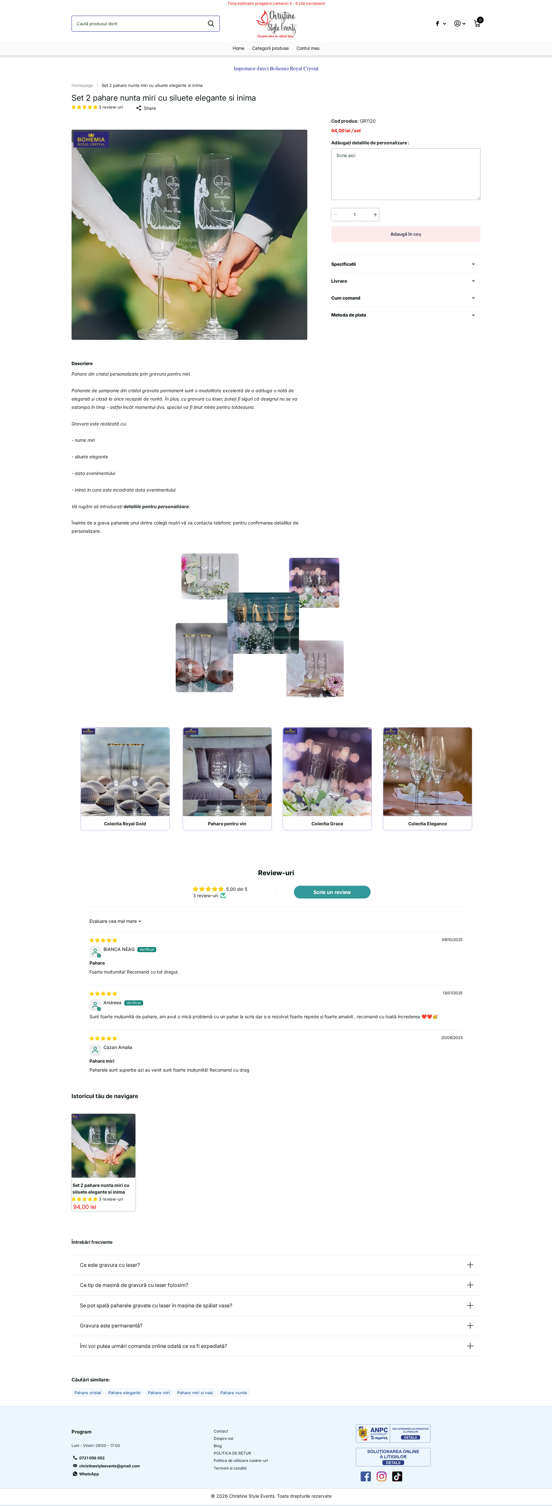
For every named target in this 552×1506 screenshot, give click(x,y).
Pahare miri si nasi (195, 1392)
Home (238, 48)
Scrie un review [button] (332, 892)
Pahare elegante (124, 1392)
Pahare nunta (233, 1392)
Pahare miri (159, 1392)
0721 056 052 (92, 1458)
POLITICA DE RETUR (232, 1453)
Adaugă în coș (405, 234)
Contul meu (308, 48)
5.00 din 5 (236, 889)
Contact (221, 1431)
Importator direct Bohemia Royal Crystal (276, 68)
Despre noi (223, 1438)
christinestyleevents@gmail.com (109, 1466)
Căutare (211, 24)
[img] (103, 940)
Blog (218, 1445)
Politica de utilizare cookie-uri (241, 1460)
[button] (85, 107)
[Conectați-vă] (460, 23)
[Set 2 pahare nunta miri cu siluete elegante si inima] (103, 1146)
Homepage (82, 85)
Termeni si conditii (230, 1468)
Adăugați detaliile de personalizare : (370, 142)
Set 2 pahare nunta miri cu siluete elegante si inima (101, 1188)
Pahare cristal (87, 1392)
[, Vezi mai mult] (441, 23)
